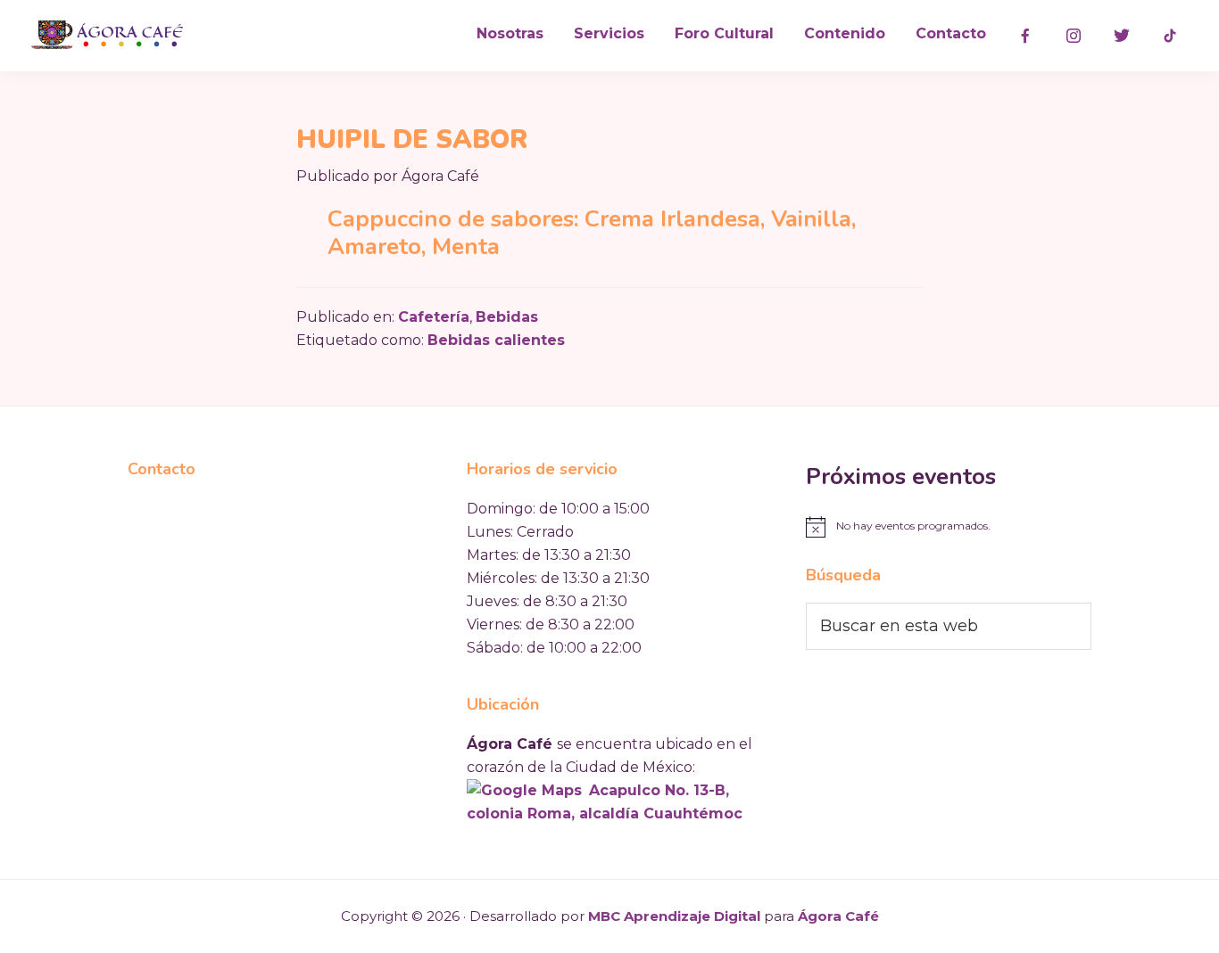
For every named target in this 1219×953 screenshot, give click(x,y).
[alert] (948, 527)
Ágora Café (838, 916)
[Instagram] (1073, 35)
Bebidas (507, 316)
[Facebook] (1025, 35)
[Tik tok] (1170, 35)
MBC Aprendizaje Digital (674, 916)
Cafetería (433, 316)
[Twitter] (1121, 35)
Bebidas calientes (496, 340)
